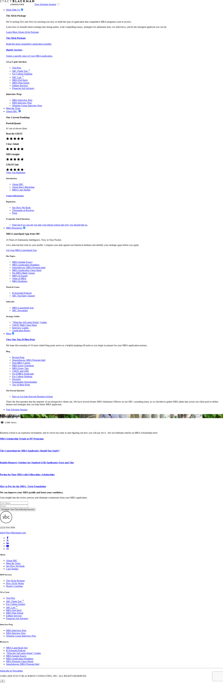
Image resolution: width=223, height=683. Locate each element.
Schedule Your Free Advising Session (17, 509)
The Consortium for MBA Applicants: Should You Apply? (30, 450)
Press (14, 213)
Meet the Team (13, 563)
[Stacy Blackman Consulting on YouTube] (7, 546)
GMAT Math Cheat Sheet (24, 325)
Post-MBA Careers (21, 363)
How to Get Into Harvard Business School (32, 396)
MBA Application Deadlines (25, 264)
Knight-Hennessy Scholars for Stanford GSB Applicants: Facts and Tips (37, 462)
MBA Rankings (19, 281)
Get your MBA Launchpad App (21, 250)
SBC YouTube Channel (23, 295)
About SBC (18, 184)
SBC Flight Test (21, 71)
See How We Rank (21, 207)
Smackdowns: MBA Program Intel (28, 267)
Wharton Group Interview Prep (27, 105)
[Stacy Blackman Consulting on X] (7, 540)
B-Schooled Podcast (22, 293)
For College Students (22, 74)
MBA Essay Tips (20, 368)
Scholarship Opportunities (24, 382)
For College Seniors (15, 604)
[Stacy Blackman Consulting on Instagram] (7, 548)
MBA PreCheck (20, 80)
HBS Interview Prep (22, 103)
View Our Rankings (15, 172)
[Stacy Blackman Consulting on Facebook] (7, 538)
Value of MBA (19, 278)
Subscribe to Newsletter (11, 670)
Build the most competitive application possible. (29, 44)
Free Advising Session (45, 4)
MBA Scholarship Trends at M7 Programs (22, 438)
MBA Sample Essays (22, 262)
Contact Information (15, 196)
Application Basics (21, 330)
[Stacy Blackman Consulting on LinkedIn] (7, 543)
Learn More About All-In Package (22, 32)
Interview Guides (20, 327)
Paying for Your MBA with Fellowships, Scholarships (27, 474)
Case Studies (12, 568)
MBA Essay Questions (23, 365)
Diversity (16, 379)
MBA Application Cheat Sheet (26, 270)
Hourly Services (14, 50)
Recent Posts (18, 357)
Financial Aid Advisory (23, 88)
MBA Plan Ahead (20, 83)
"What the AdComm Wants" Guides (29, 322)
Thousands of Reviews (23, 210)
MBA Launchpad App (23, 307)
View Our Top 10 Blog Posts (20, 339)
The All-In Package (15, 580)
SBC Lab (18, 77)
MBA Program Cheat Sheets (19, 661)
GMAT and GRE (20, 371)
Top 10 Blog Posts (21, 384)
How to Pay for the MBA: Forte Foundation (23, 486)
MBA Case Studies (21, 190)
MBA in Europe (20, 275)
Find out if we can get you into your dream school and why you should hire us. (50, 225)
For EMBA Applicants (23, 373)
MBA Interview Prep (22, 100)
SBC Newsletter (20, 310)
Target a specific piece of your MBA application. (29, 56)
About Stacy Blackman (23, 187)
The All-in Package (16, 38)
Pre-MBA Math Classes (23, 273)
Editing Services (20, 85)
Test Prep (16, 67)
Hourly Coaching (14, 586)
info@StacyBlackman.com (13, 532)
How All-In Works (15, 583)
